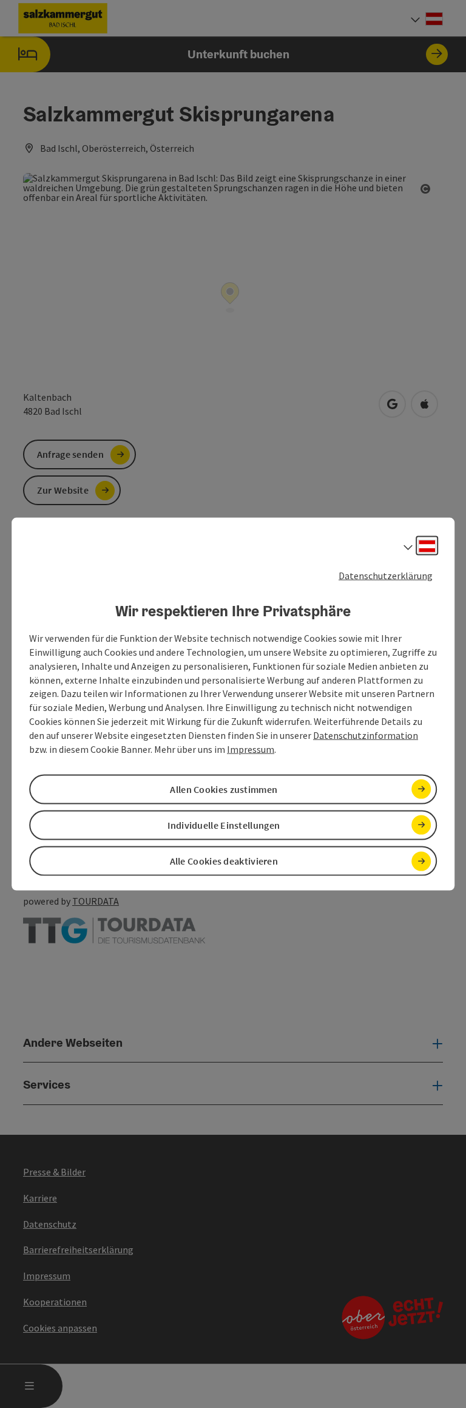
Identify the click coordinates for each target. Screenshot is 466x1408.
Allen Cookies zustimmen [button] (223, 789)
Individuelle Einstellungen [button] (223, 825)
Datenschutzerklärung (386, 575)
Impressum (250, 749)
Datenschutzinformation (365, 735)
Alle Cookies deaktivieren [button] (224, 861)
